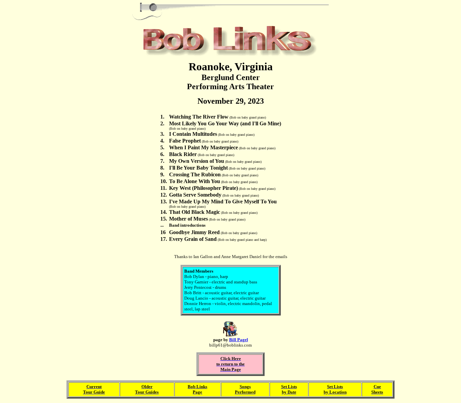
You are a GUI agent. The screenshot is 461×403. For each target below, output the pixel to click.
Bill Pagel (238, 339)
